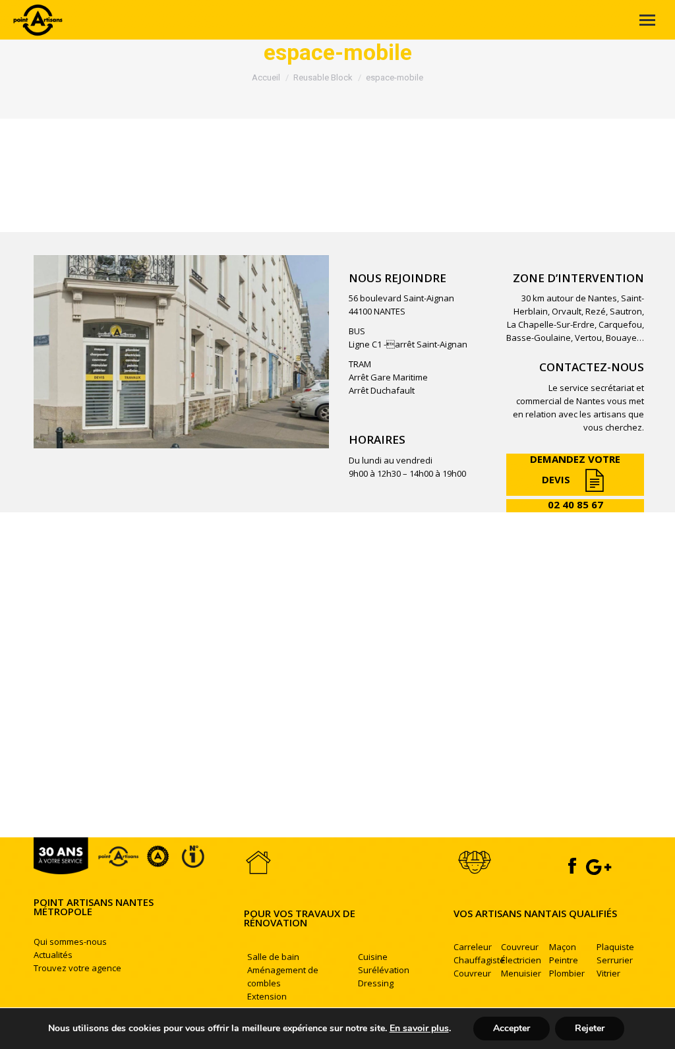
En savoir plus (419, 1028)
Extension (267, 996)
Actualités (53, 955)
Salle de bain (273, 957)
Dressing (376, 983)
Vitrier (608, 973)
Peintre (563, 960)
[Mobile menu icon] (647, 20)
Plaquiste (615, 947)
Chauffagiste (479, 960)
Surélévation (383, 970)
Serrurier (615, 960)
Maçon (562, 947)
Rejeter (589, 1028)
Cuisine (373, 957)
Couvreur (472, 973)
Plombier (567, 973)
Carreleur (473, 947)
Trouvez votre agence (77, 968)
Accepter (511, 1028)
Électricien (521, 960)
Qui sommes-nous (70, 941)
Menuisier (521, 973)
